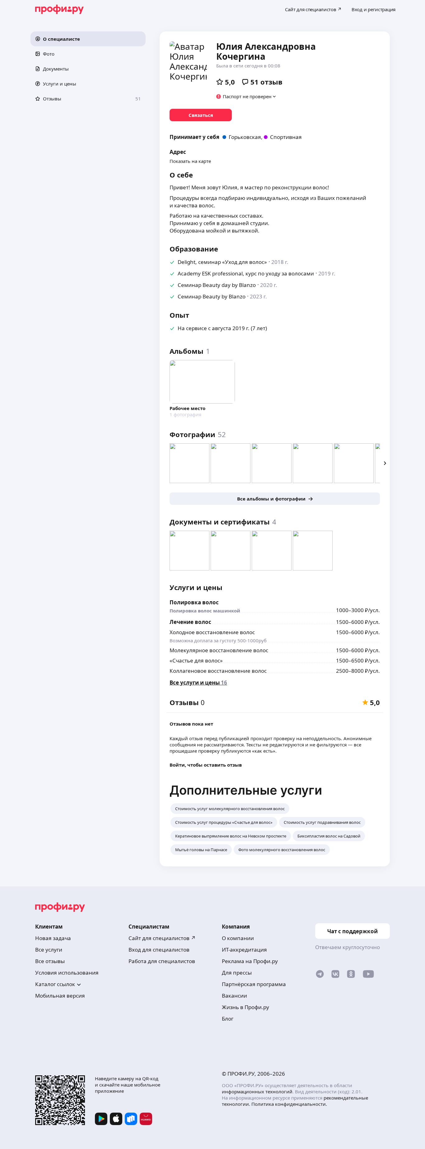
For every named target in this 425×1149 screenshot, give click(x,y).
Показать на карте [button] (190, 161)
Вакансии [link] (234, 995)
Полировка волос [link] (194, 602)
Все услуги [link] (48, 949)
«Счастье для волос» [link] (196, 660)
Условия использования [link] (67, 972)
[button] (88, 38)
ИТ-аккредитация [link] (244, 949)
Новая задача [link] (53, 938)
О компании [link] (238, 938)
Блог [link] (227, 1018)
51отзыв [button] (266, 81)
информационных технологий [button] (257, 1091)
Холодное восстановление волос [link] (212, 632)
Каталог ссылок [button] (55, 984)
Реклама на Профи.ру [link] (250, 961)
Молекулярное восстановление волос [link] (219, 650)
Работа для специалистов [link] (161, 961)
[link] (201, 115)
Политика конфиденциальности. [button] (289, 1104)
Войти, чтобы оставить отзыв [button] (206, 765)
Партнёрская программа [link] (254, 984)
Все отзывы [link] (50, 961)
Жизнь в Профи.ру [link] (245, 1007)
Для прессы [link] (237, 972)
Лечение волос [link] (190, 621)
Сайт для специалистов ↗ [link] (162, 938)
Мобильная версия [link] (60, 995)
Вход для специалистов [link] (158, 949)
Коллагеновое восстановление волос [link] (218, 670)
